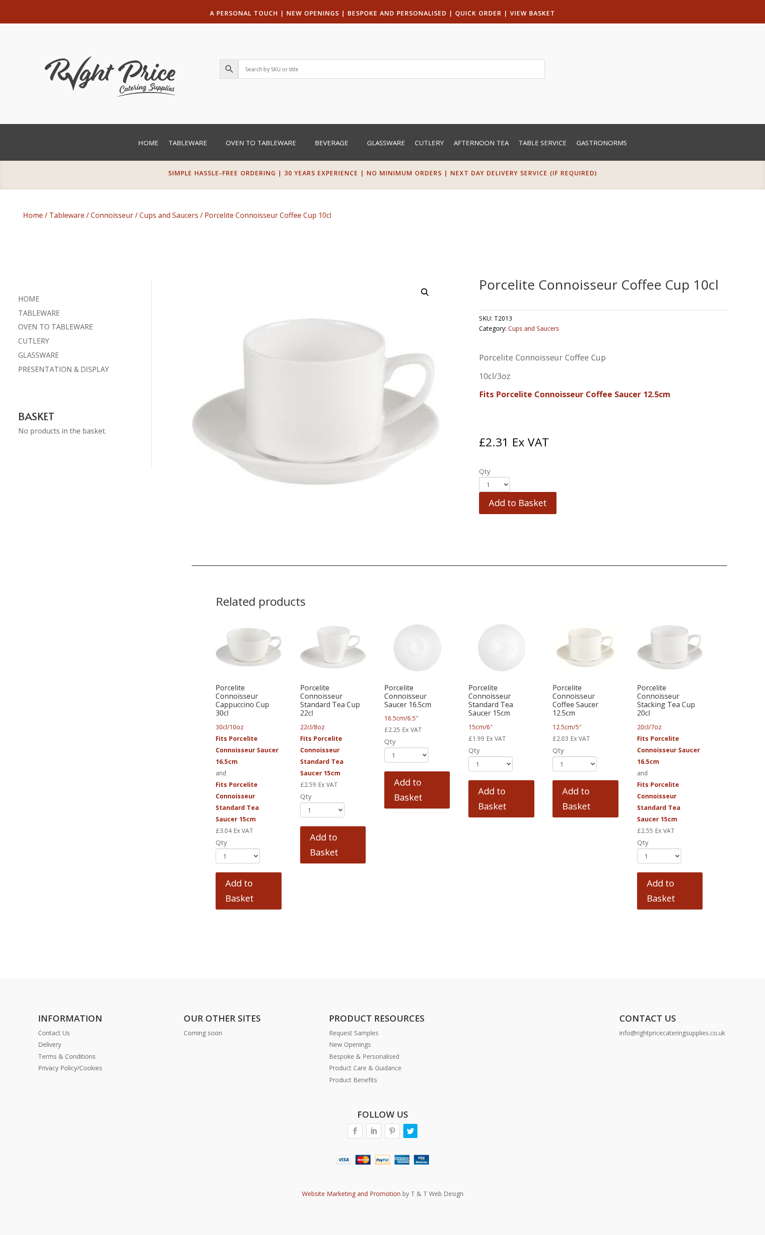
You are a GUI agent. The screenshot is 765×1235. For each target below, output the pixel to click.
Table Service (542, 143)
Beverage (331, 143)
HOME (28, 299)
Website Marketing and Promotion (351, 1193)
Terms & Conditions (67, 1056)
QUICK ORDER (478, 13)
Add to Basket (518, 503)
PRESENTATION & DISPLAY (63, 369)
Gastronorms (601, 143)
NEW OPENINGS (312, 13)
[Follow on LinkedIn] (373, 1130)
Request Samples (354, 1033)
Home (148, 143)
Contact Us (54, 1033)
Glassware (386, 143)
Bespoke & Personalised (364, 1056)
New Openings (350, 1044)
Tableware (187, 143)
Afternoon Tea (481, 143)
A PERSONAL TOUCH (244, 13)
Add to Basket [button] (239, 890)
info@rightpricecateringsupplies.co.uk (672, 1033)
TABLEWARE (39, 313)
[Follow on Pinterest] (392, 1130)
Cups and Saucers (168, 215)
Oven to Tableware (261, 143)
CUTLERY (33, 341)
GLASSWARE (38, 355)
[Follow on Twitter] (410, 1131)
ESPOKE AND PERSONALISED (399, 13)
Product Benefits (353, 1080)
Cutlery (429, 143)
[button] (425, 292)
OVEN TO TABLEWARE (55, 327)
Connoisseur (112, 215)
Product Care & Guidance (365, 1068)
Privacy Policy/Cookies (70, 1068)
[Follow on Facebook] (355, 1130)
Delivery (49, 1044)
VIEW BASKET (532, 13)
